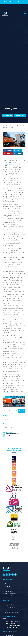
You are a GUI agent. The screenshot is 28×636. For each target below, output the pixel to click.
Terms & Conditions (10, 593)
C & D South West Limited (13, 621)
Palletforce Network (9, 164)
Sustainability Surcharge (12, 596)
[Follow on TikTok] (15, 574)
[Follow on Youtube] (12, 574)
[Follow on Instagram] (7, 574)
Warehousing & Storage (12, 612)
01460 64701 (7, 1)
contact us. (6, 393)
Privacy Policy (9, 591)
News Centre (8, 586)
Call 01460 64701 (20, 115)
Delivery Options (10, 607)
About (6, 584)
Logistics (7, 610)
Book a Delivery (7, 115)
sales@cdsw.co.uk (18, 1)
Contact (7, 588)
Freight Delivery (9, 605)
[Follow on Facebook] (4, 574)
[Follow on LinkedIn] (10, 574)
